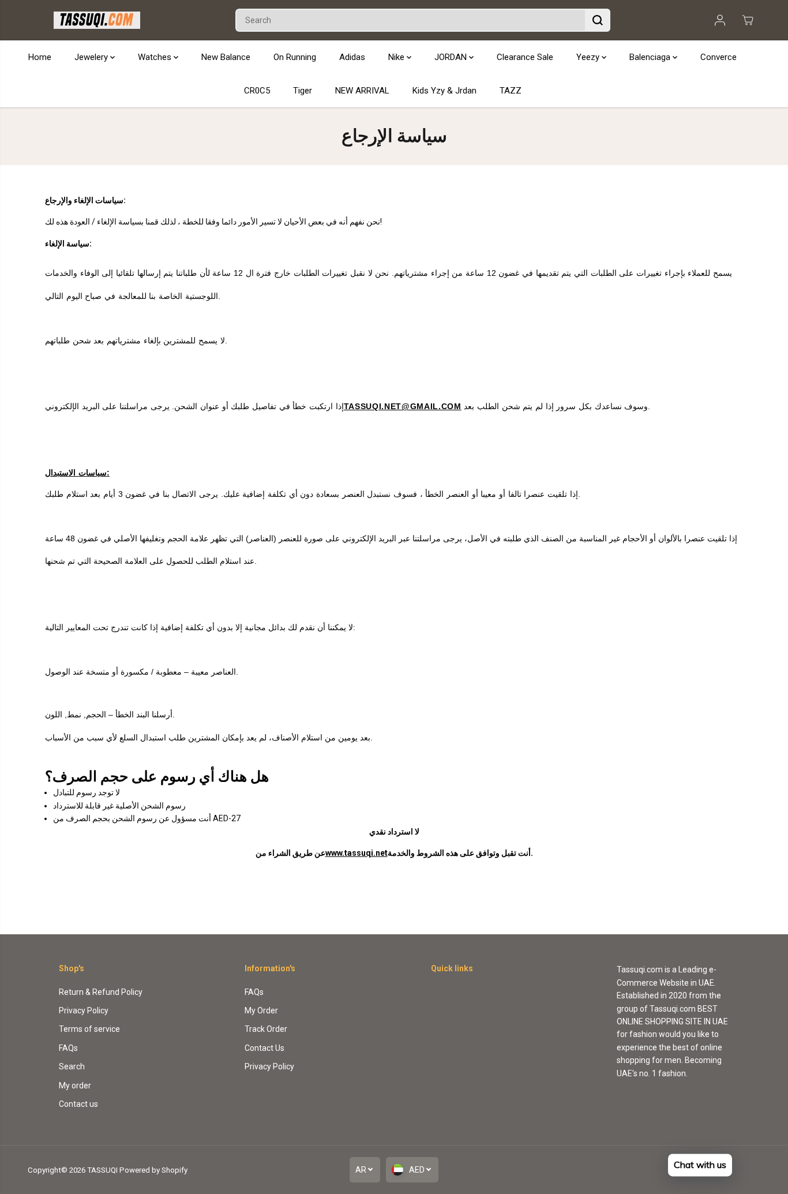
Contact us (78, 1104)
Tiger (302, 90)
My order (75, 1085)
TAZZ (510, 90)
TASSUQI (102, 1170)
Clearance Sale (525, 57)
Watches (156, 57)
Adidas (352, 57)
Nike (397, 57)
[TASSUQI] (97, 20)
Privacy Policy (83, 1010)
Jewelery (92, 57)
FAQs (68, 1048)
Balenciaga (651, 57)
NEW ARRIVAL (362, 90)
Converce (718, 57)
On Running (294, 57)
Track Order (266, 1029)
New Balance (225, 57)
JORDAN (451, 57)
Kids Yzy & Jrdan (444, 90)
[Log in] (720, 20)
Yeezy (589, 57)
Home (39, 57)
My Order (261, 1010)
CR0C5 (257, 90)
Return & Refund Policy (100, 992)
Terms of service (89, 1029)
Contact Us (264, 1048)
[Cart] (747, 20)
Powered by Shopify (153, 1170)
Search (72, 1066)
